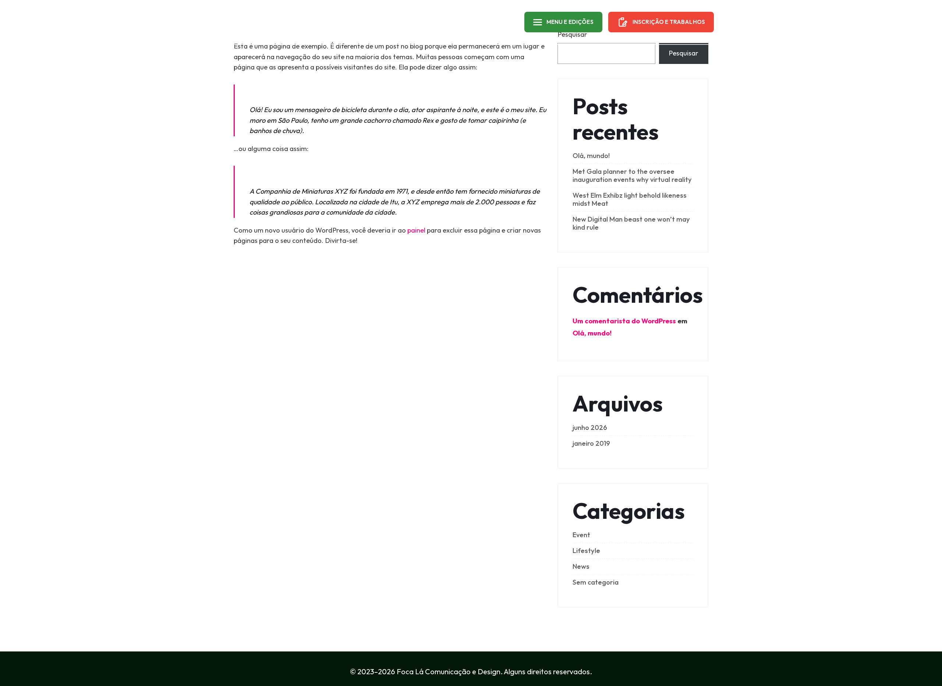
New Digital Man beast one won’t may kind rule (631, 223)
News (581, 566)
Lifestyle (586, 550)
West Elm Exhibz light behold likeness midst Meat (630, 199)
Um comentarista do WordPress (624, 321)
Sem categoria (596, 582)
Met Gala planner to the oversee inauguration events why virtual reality (632, 175)
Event (581, 535)
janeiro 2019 (591, 443)
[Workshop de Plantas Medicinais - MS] (257, 22)
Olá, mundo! (591, 155)
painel (416, 230)
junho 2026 (590, 427)
